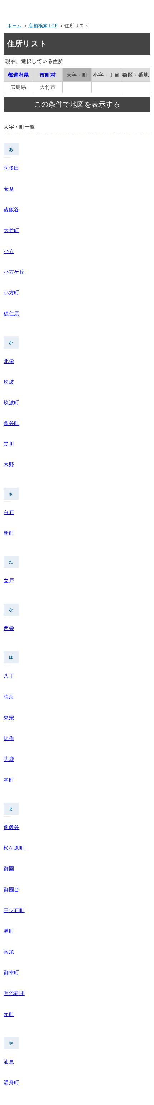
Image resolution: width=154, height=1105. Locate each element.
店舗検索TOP (43, 25)
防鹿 (9, 759)
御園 (9, 868)
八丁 (9, 676)
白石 (9, 512)
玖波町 (11, 402)
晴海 (9, 696)
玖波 (9, 382)
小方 (9, 251)
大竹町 (11, 230)
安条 (9, 189)
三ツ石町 (14, 910)
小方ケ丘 (14, 272)
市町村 (48, 75)
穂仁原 (11, 313)
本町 (9, 780)
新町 (9, 533)
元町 (9, 1014)
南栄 (9, 951)
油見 (9, 1061)
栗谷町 (11, 423)
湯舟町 (11, 1082)
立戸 (9, 580)
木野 (9, 464)
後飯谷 (11, 209)
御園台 (11, 889)
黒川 (9, 444)
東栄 (9, 717)
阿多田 (11, 168)
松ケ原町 (14, 848)
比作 (9, 738)
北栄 (9, 361)
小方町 (11, 292)
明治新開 (14, 993)
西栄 (9, 628)
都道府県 (18, 75)
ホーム (14, 25)
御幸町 (11, 972)
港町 (9, 931)
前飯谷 (11, 827)
